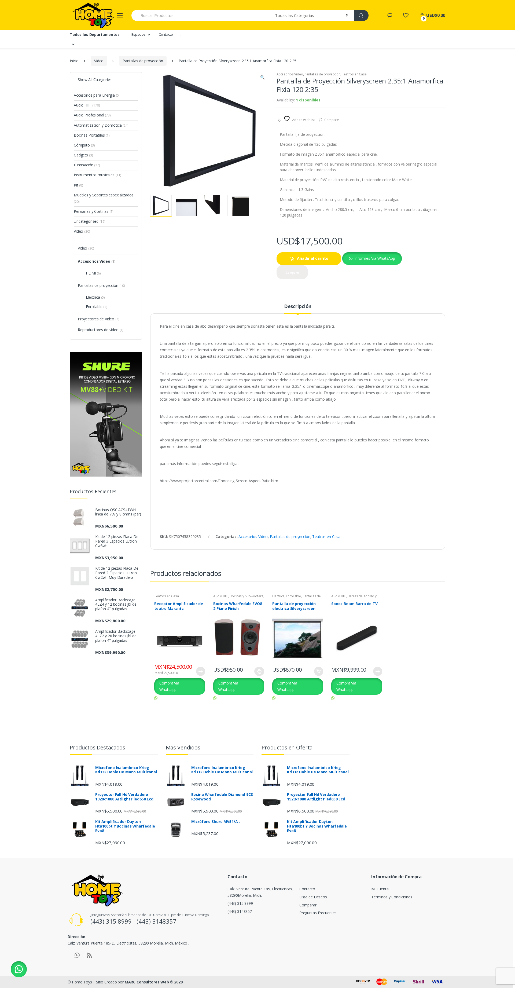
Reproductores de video (100, 329)
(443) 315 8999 (240, 903)
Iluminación (87, 164)
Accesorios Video (290, 74)
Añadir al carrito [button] (318, 671)
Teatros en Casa (354, 74)
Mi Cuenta (380, 888)
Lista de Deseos (313, 896)
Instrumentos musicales (97, 174)
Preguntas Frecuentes (318, 912)
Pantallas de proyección (143, 60)
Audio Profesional (92, 115)
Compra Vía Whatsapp (169, 686)
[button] (262, 78)
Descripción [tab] (297, 306)
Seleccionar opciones (259, 671)
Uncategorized (89, 221)
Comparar (308, 905)
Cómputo (84, 145)
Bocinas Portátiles (92, 135)
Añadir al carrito (312, 258)
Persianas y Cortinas (93, 211)
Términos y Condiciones (391, 896)
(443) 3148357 (239, 911)
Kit (78, 185)
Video (99, 60)
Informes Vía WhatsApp (374, 258)
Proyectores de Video (98, 318)
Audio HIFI (220, 596)
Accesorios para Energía (97, 95)
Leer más (200, 671)
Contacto (166, 34)
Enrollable (293, 596)
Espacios (138, 34)
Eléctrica (278, 596)
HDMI (93, 273)
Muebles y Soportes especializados (103, 198)
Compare (331, 119)
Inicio (74, 60)
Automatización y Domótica (101, 125)
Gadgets (83, 155)
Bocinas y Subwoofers (246, 596)
